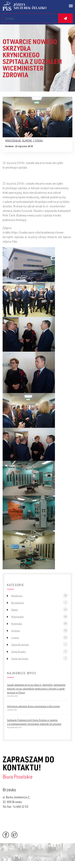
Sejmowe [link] (27, 140)
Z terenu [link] (38, 140)
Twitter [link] (14, 835)
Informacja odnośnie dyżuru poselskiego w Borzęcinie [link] (33, 706)
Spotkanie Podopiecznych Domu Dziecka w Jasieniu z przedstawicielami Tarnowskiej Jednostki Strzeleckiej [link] (34, 722)
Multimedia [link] (16, 623)
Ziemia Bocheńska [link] (20, 644)
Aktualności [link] (16, 595)
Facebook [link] (6, 835)
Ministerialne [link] (13, 140)
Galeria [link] (14, 609)
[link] (29, 5)
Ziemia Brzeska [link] (18, 651)
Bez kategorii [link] (17, 602)
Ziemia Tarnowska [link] (19, 658)
